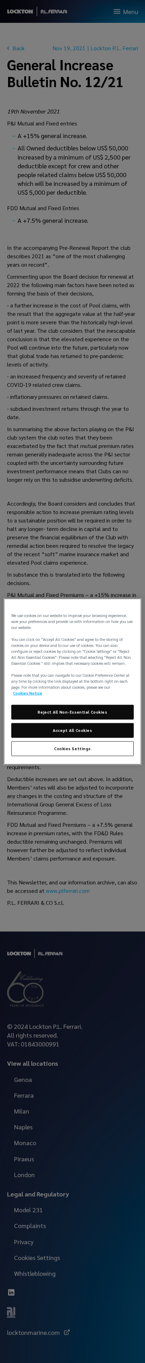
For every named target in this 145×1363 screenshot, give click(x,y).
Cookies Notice (27, 693)
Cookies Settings (72, 748)
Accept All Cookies (72, 730)
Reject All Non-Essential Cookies (72, 712)
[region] (72, 681)
